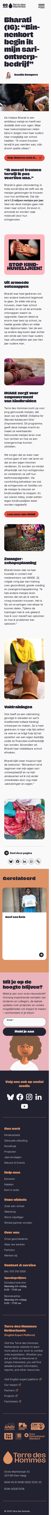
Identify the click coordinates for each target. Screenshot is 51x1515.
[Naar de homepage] (24, 1457)
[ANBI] (9, 1426)
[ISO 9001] (19, 1436)
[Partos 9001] (8, 1436)
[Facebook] (19, 1097)
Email (9, 1020)
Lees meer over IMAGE (21, 514)
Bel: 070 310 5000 (15, 1271)
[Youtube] (24, 1106)
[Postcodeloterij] (23, 1426)
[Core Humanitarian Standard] (34, 1436)
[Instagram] (29, 1097)
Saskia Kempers (26, 74)
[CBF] (38, 1426)
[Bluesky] (10, 1097)
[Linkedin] (38, 1097)
